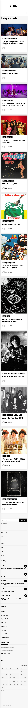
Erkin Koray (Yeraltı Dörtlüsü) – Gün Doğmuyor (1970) (12, 320)
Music (4, 38)
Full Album (4, 532)
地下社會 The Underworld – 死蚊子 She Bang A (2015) (13, 503)
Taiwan (15, 38)
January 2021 (4, 611)
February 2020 (5, 637)
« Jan (2, 690)
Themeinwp (8, 705)
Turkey (8, 316)
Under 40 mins (5, 536)
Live (2, 528)
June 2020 (4, 626)
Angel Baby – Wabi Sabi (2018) (12, 418)
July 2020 (3, 622)
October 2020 (4, 615)
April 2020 (3, 630)
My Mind (12, 262)
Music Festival (10, 414)
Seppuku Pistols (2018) (10, 74)
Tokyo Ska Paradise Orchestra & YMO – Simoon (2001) (13, 267)
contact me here (5, 653)
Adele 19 (3, 576)
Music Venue (9, 499)
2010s (2, 555)
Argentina (5, 373)
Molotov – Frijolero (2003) (7, 591)
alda (6, 48)
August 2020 (4, 619)
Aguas (14, 6)
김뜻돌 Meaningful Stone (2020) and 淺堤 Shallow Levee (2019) (13, 43)
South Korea (9, 38)
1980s (2, 543)
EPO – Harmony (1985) (9, 184)
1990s (2, 547)
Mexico (9, 373)
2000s (2, 551)
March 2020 (4, 634)
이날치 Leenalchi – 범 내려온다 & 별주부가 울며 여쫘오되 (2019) (13, 105)
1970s (2, 540)
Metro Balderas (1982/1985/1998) (13, 377)
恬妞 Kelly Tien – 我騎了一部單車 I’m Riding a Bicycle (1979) (13, 460)
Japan (4, 70)
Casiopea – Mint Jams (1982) (12, 224)
